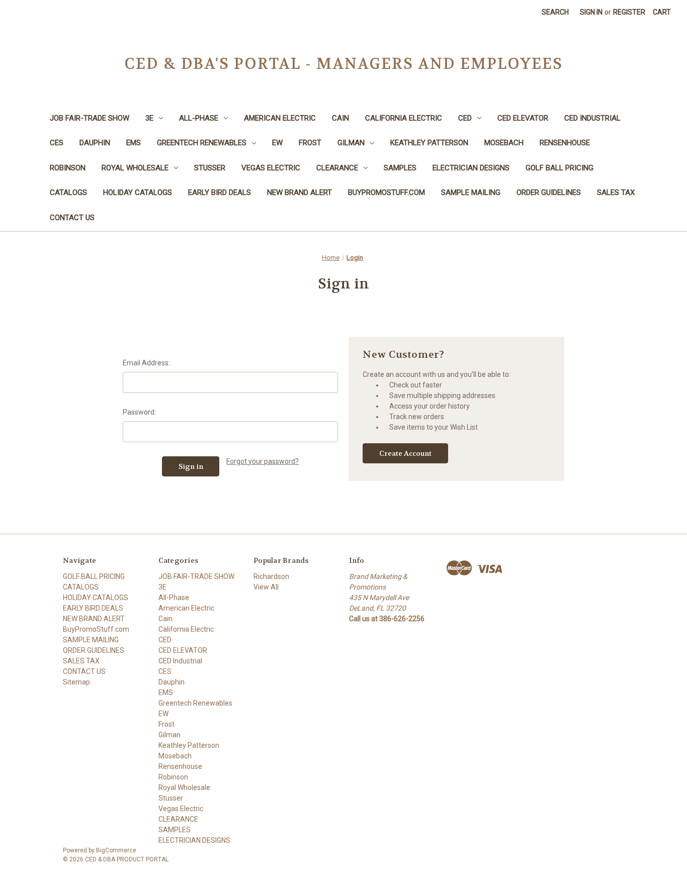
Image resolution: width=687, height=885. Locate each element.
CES (56, 142)
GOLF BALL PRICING (559, 167)
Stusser (209, 167)
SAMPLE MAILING (470, 192)
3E (149, 118)
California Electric (403, 118)
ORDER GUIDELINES (549, 192)
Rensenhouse (565, 142)
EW (277, 142)
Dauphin (94, 142)
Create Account (405, 453)
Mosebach (504, 142)
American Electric (280, 118)
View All (266, 587)
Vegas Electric (270, 167)
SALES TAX (616, 192)
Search (555, 12)
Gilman (351, 142)
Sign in (591, 12)
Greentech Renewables (201, 142)
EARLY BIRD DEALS (219, 192)
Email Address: (146, 363)
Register (629, 12)
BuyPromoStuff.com (386, 192)
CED (465, 118)
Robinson (67, 167)
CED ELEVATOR (522, 118)
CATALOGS (68, 192)
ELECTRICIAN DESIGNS (471, 167)
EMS (133, 142)
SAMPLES (400, 167)
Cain (340, 118)
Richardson (271, 576)
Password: (139, 412)
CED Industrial (592, 118)
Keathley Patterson (429, 142)
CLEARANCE (337, 167)
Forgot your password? (262, 461)
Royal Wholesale (135, 167)
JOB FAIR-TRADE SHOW (89, 118)
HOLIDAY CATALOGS (137, 192)
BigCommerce (116, 850)
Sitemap (76, 682)
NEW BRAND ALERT (299, 192)
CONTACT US (72, 217)
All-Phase (198, 118)
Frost (310, 142)
